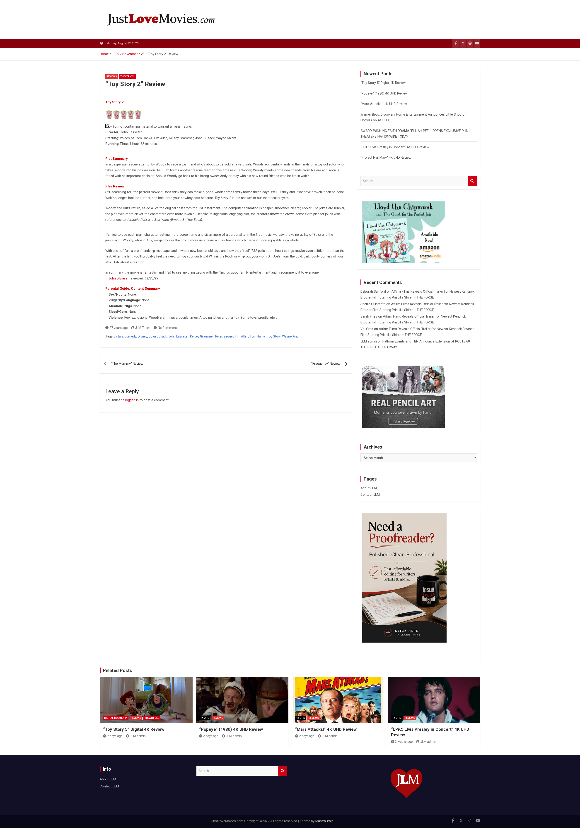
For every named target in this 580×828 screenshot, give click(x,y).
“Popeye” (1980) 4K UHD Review (384, 93)
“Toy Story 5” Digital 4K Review (383, 83)
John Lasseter (178, 336)
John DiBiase (118, 278)
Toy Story (274, 336)
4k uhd (204, 717)
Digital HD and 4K (115, 717)
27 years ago (118, 328)
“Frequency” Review (325, 364)
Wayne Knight (292, 336)
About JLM (368, 488)
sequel (228, 336)
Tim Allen (241, 336)
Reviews (111, 76)
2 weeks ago (404, 741)
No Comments (168, 328)
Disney (142, 336)
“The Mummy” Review (127, 364)
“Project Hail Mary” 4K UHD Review (385, 157)
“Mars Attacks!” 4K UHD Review (383, 104)
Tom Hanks (258, 336)
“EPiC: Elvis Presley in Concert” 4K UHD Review (394, 147)
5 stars (118, 336)
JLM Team (142, 328)
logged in (132, 400)
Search (472, 181)
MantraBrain (324, 821)
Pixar (218, 336)
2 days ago (115, 736)
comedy (130, 336)
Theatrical (127, 76)
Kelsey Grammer (202, 336)
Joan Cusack (158, 336)
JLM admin (368, 341)
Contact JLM (370, 495)
